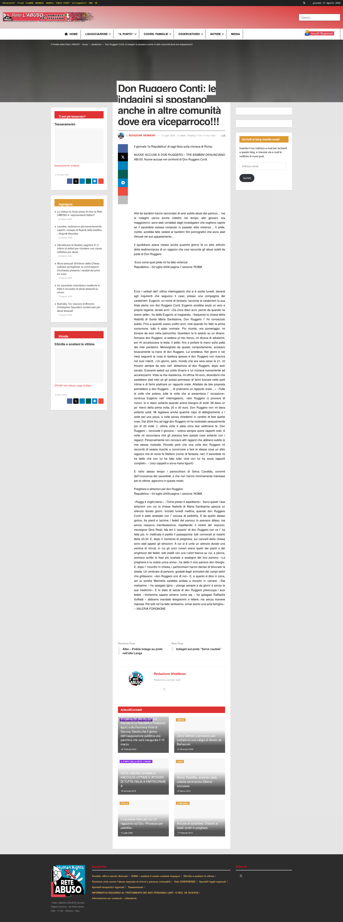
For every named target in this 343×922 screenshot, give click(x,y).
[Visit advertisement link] (167, 17)
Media (235, 34)
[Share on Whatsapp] (123, 174)
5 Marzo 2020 (60, 394)
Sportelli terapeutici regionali (108, 887)
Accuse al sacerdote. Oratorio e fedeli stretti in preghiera (197, 825)
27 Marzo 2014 (183, 790)
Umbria (180, 720)
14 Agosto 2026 (65, 314)
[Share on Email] (123, 191)
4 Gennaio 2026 (61, 174)
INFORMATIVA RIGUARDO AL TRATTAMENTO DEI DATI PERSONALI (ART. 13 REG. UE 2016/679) (145, 892)
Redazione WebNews (142, 135)
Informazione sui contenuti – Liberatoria (114, 898)
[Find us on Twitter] (304, 3)
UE (96, 3)
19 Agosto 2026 (65, 296)
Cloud (20, 3)
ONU (91, 3)
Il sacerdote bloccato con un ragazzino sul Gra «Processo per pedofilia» (142, 823)
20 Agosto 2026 (65, 277)
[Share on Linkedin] (123, 165)
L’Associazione (96, 34)
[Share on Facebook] (123, 148)
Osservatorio (189, 34)
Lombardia (182, 803)
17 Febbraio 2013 (185, 832)
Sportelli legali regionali (212, 881)
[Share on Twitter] (123, 157)
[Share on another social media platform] (123, 200)
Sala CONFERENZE (185, 881)
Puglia (124, 803)
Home (73, 34)
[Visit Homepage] (49, 17)
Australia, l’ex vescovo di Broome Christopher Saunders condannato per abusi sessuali (78, 307)
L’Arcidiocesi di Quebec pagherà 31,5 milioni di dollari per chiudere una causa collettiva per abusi (79, 248)
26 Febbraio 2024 (128, 749)
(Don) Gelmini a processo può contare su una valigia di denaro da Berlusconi (199, 739)
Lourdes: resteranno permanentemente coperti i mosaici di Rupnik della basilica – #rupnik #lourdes (79, 230)
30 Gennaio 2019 (128, 790)
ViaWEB (29, 3)
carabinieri (96, 44)
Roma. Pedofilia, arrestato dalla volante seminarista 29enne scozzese (197, 781)
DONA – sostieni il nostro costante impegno (155, 876)
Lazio (183, 135)
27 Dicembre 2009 (185, 749)
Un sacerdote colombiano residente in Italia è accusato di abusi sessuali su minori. (78, 289)
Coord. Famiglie (156, 34)
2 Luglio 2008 (168, 135)
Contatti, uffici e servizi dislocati (110, 876)
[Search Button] (337, 17)
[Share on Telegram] (123, 182)
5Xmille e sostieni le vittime (74, 344)
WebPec (50, 3)
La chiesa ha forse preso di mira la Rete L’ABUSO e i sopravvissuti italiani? (79, 213)
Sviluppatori (79, 3)
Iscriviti (247, 178)
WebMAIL (39, 3)
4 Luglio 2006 (127, 832)
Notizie (215, 34)
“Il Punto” (125, 34)
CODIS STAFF (63, 3)
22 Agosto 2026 (65, 219)
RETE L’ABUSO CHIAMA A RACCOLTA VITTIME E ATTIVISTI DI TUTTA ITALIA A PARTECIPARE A (143, 779)
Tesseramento (64, 124)
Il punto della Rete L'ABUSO (136, 761)
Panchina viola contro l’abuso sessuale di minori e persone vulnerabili (131, 881)
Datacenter (9, 3)
